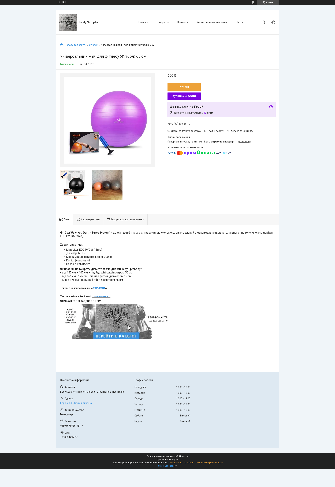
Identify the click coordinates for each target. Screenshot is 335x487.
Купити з (178, 96)
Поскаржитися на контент (181, 462)
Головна (143, 22)
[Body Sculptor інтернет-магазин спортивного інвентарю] (68, 22)
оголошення (101, 296)
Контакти (182, 22)
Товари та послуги (75, 45)
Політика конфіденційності (209, 462)
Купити (184, 86)
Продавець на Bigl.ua (167, 459)
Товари (161, 22)
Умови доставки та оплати (212, 22)
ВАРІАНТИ (99, 288)
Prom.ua (184, 456)
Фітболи (93, 45)
